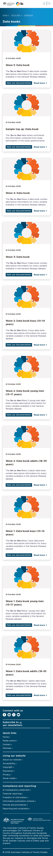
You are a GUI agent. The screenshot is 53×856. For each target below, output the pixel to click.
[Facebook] (4, 714)
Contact (6, 745)
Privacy (6, 775)
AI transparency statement (16, 790)
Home (5, 15)
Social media (9, 778)
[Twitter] (14, 714)
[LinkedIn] (23, 714)
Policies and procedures (14, 805)
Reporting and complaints (15, 809)
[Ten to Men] (26, 4)
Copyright (7, 767)
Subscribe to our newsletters (12, 724)
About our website (12, 760)
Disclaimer (8, 771)
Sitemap (7, 748)
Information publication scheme (18, 801)
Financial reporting (12, 794)
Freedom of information (15, 797)
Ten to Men (15, 15)
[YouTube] (18, 714)
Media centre (9, 741)
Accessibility (9, 764)
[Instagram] (9, 714)
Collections (28, 15)
